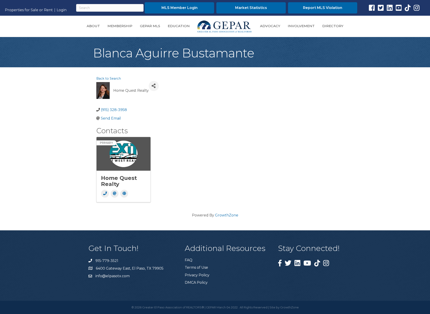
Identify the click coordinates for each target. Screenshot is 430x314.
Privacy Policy (197, 275)
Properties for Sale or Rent (29, 10)
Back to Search (108, 78)
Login (62, 10)
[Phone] (105, 194)
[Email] (114, 194)
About (93, 26)
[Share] (154, 86)
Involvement (301, 26)
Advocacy (270, 26)
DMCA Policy (196, 282)
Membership (120, 26)
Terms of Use (196, 267)
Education (179, 26)
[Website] (124, 194)
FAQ (188, 260)
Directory (332, 26)
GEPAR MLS (150, 26)
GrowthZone (226, 215)
